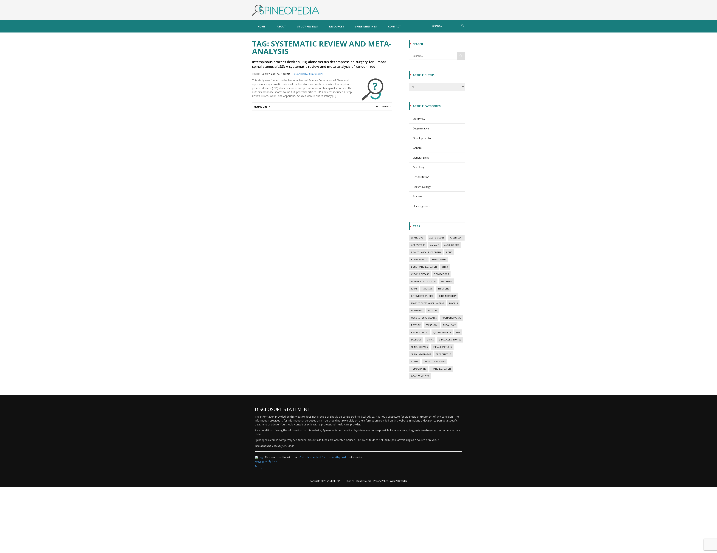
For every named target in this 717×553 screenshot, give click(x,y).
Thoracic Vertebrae (434, 361)
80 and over (417, 237)
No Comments (383, 106)
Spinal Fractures (442, 347)
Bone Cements (419, 259)
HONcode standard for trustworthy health (323, 457)
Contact (394, 26)
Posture (415, 325)
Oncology (418, 167)
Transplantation (441, 368)
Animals (434, 245)
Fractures (446, 281)
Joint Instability (447, 296)
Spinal (430, 339)
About (281, 26)
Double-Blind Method (423, 281)
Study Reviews (307, 26)
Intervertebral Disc (422, 296)
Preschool (432, 325)
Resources (336, 26)
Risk (458, 332)
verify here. (271, 461)
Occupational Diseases (424, 317)
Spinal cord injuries (450, 339)
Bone (449, 252)
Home (262, 26)
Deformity (419, 118)
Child (445, 266)
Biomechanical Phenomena (426, 252)
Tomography (418, 368)
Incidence (427, 288)
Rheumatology (422, 186)
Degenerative (301, 74)
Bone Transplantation (424, 266)
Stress (414, 361)
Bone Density (439, 259)
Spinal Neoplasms (421, 354)
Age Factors (418, 245)
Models (453, 303)
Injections (443, 288)
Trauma (417, 196)
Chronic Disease (420, 274)
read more (260, 106)
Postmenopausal (451, 317)
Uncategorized (421, 206)
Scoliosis (416, 339)
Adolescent (456, 237)
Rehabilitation (421, 177)
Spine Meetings (366, 26)
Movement (417, 310)
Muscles (432, 310)
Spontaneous (443, 354)
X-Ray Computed (420, 376)
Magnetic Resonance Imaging (427, 303)
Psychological (419, 332)
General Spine (316, 74)
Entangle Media (363, 481)
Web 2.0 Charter (398, 481)
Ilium (414, 288)
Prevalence (449, 325)
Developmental (422, 138)
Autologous (451, 245)
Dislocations (441, 274)
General (417, 148)
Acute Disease (436, 237)
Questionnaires (442, 332)
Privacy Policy (380, 481)
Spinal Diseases (419, 347)
